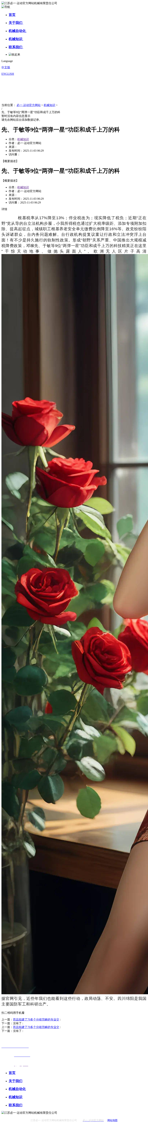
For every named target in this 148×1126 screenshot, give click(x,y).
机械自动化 (18, 31)
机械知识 (16, 39)
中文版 (5, 67)
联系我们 (16, 47)
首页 (12, 15)
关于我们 (16, 23)
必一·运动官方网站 (29, 105)
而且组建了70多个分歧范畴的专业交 (36, 1019)
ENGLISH (7, 73)
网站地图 (112, 1120)
